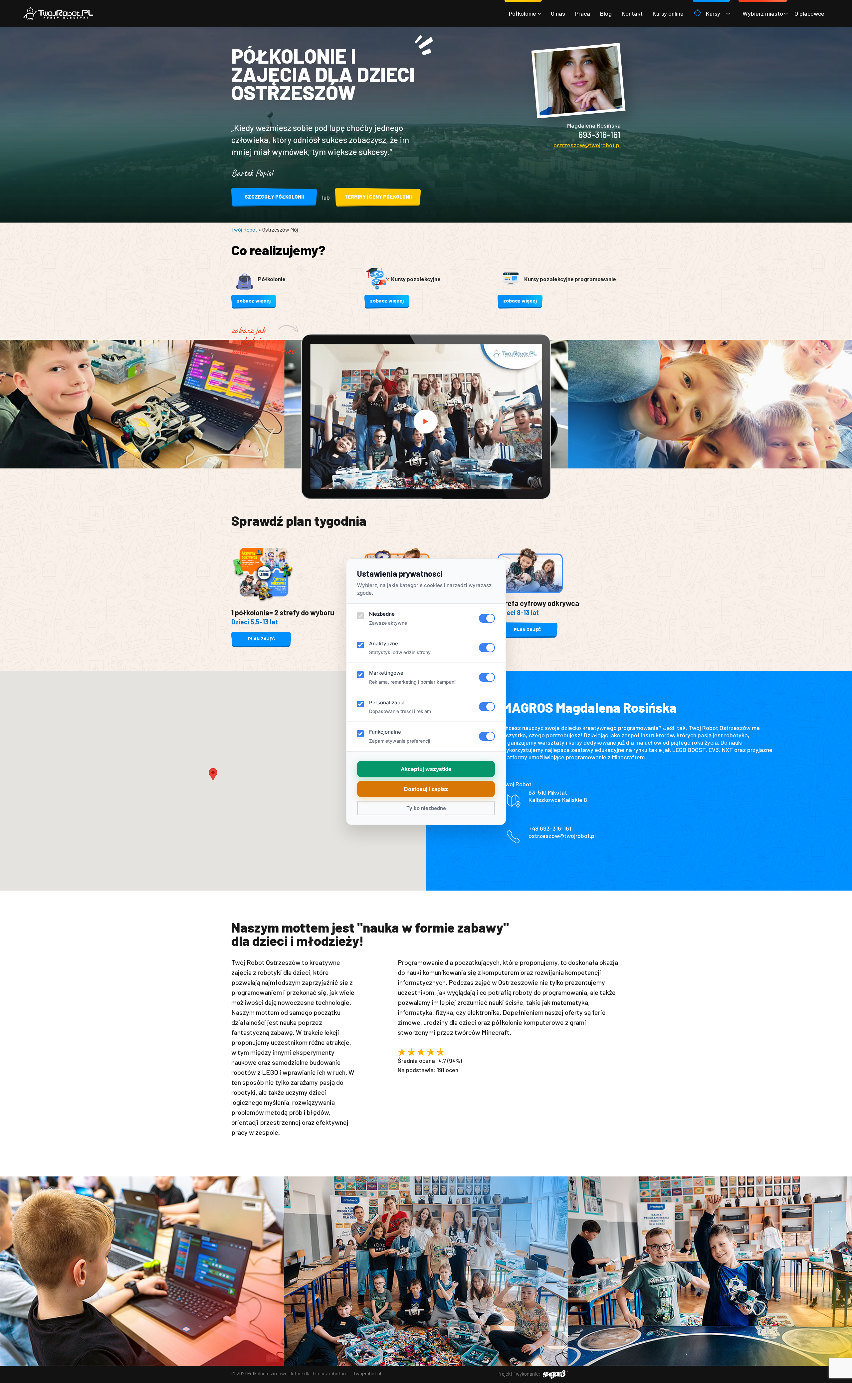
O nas (558, 13)
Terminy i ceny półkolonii (378, 197)
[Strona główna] (58, 13)
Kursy (713, 13)
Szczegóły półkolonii (274, 197)
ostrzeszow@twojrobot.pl (587, 145)
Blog (606, 13)
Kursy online (668, 13)
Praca (582, 13)
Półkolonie (522, 13)
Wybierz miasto (763, 13)
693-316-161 (599, 134)
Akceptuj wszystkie (426, 769)
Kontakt (632, 13)
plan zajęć (261, 638)
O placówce (809, 13)
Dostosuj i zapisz (426, 789)
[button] (213, 774)
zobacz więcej (254, 301)
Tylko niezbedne (426, 808)
